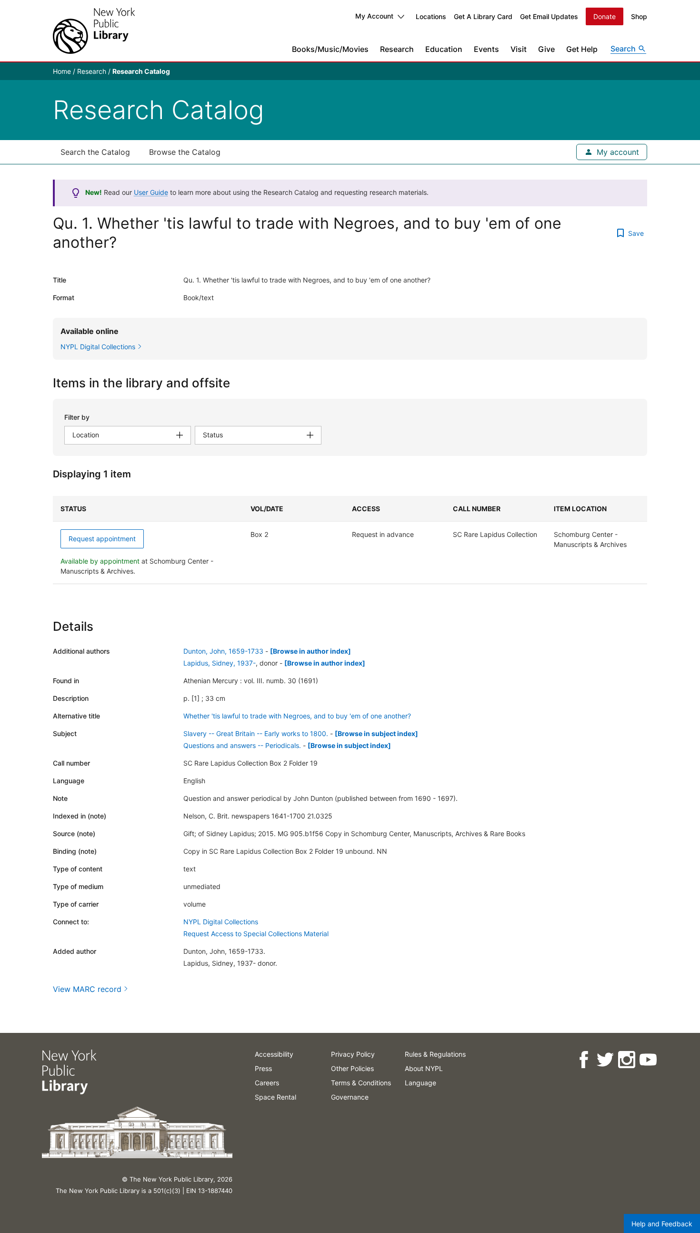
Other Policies (352, 1068)
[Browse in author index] (310, 651)
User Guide (151, 192)
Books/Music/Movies (330, 49)
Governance (350, 1097)
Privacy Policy (353, 1054)
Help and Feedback (661, 1224)
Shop (639, 16)
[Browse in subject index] (376, 733)
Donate (604, 16)
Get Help (582, 49)
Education (443, 49)
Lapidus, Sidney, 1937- (219, 663)
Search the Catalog (95, 152)
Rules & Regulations (435, 1054)
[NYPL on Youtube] (647, 1060)
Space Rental (275, 1097)
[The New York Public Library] (94, 31)
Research (397, 49)
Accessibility (274, 1054)
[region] (350, 540)
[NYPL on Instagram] (626, 1060)
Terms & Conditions (361, 1083)
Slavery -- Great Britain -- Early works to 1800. (255, 733)
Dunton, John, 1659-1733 (223, 651)
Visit (518, 49)
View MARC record (87, 989)
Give (546, 49)
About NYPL (424, 1068)
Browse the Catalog (184, 152)
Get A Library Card (483, 16)
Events (486, 49)
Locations (431, 16)
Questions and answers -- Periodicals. (242, 745)
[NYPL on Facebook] (583, 1060)
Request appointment (102, 539)
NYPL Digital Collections (220, 922)
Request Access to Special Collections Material (256, 934)
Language (420, 1083)
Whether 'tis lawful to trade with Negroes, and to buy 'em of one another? (297, 716)
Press (263, 1068)
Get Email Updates (549, 16)
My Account (374, 16)
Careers (267, 1083)
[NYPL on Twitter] (604, 1060)
